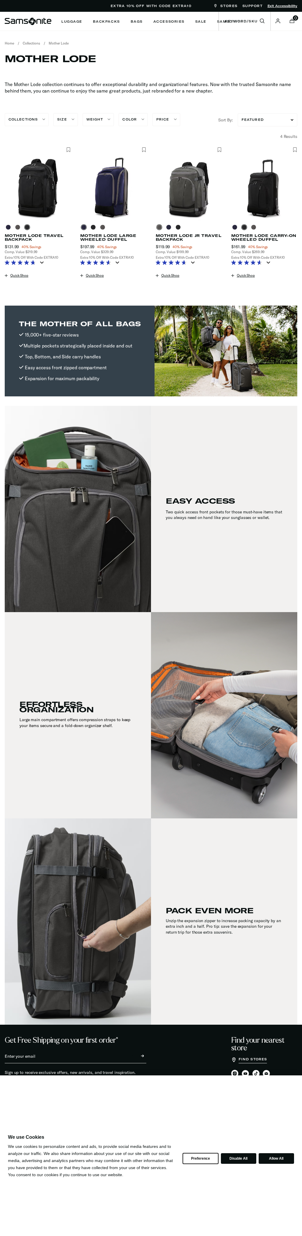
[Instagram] (234, 1073)
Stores (228, 6)
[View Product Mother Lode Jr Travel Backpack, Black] (179, 227)
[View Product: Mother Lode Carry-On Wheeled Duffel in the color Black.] (264, 188)
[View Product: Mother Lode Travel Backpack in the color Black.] (38, 188)
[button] (278, 20)
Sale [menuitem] (200, 21)
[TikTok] (256, 1073)
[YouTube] (245, 1073)
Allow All (276, 1158)
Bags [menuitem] (137, 21)
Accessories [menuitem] (169, 21)
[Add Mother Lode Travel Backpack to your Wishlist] (68, 150)
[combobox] (244, 21)
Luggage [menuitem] (71, 21)
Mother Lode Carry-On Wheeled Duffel (263, 237)
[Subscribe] (137, 1056)
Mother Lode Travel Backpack (34, 237)
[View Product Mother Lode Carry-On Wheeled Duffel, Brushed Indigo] (236, 227)
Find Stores (253, 1059)
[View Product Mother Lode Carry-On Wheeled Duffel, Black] (245, 227)
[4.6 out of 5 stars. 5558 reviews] (248, 263)
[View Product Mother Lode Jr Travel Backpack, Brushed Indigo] (170, 227)
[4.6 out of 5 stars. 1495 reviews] (97, 263)
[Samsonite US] (28, 21)
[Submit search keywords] (262, 21)
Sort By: (225, 120)
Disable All (238, 1158)
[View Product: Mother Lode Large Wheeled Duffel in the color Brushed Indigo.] (113, 188)
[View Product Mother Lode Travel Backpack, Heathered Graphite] (19, 227)
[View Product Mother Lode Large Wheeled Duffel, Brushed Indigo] (85, 227)
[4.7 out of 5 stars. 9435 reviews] (22, 263)
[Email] (266, 1073)
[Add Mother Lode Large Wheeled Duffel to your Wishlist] (143, 150)
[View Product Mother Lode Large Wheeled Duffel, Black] (94, 227)
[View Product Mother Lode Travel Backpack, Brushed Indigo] (9, 227)
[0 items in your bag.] (292, 21)
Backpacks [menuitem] (106, 21)
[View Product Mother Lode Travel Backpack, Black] (28, 227)
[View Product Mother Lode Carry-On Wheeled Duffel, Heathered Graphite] (255, 227)
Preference (200, 1158)
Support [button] (252, 6)
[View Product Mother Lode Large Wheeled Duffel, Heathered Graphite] (104, 227)
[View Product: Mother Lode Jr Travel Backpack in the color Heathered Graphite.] (189, 188)
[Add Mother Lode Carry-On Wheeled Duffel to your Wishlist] (294, 150)
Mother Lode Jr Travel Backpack (188, 237)
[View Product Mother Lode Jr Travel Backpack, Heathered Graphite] (160, 227)
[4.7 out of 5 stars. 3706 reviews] (173, 263)
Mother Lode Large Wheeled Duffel (108, 237)
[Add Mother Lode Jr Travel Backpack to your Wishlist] (219, 150)
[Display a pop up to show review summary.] (43, 264)
